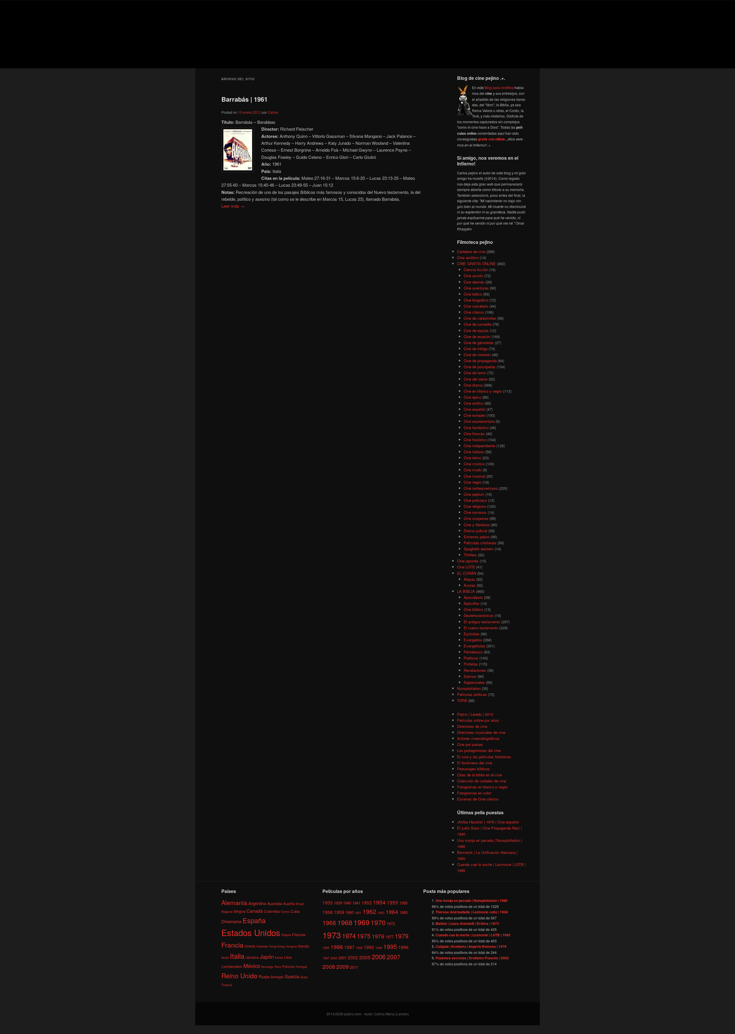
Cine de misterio (477, 354)
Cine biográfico (476, 300)
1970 (378, 922)
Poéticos (471, 658)
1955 (392, 902)
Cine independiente (479, 445)
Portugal (301, 966)
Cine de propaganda (480, 360)
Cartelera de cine (471, 251)
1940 (347, 903)
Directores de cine (472, 726)
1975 (364, 935)
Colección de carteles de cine (481, 781)
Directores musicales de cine (481, 732)
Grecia (250, 946)
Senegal (277, 976)
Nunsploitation (469, 688)
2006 (379, 956)
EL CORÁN (466, 573)
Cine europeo (475, 415)
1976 (378, 936)
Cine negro (472, 482)
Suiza (304, 977)
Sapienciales (474, 682)
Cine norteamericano (481, 488)
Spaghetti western (479, 548)
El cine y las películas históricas (484, 756)
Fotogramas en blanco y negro (482, 787)
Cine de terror (475, 372)
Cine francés (474, 433)
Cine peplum (474, 494)
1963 (381, 912)
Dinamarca (231, 921)
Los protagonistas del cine (479, 750)
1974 (349, 935)
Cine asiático (468, 257)
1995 (390, 946)
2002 (353, 957)
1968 (344, 922)
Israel (225, 957)
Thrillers (470, 554)
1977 (390, 937)
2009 (342, 966)
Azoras (469, 585)
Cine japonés (468, 561)
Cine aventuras (476, 288)
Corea (285, 911)
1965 (403, 912)
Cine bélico (473, 294)
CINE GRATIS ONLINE (476, 263)
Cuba (295, 911)
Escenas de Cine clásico (477, 799)
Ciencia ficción (476, 269)
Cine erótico (473, 403)
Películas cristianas (480, 542)
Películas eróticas (472, 694)
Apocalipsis (473, 597)
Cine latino (472, 457)
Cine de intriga (476, 348)
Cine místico (474, 463)
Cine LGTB (466, 567)
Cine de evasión (477, 336)
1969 (361, 922)
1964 (392, 911)
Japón (267, 956)
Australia (274, 903)
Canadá (255, 911)
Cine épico (472, 397)
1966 (329, 922)
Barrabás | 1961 (244, 99)
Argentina (257, 903)
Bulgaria (227, 911)
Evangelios (473, 640)
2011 (354, 967)
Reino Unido (239, 975)
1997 (325, 958)
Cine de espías (476, 330)
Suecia (292, 976)
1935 (327, 902)
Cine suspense (476, 518)
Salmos (470, 676)
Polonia (288, 966)
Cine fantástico (476, 427)
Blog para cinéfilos (499, 87)
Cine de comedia (478, 324)
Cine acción (473, 275)
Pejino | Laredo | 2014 (475, 714)
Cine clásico (474, 312)
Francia (232, 945)
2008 (328, 966)
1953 (366, 902)
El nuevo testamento (481, 627)
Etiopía (286, 935)
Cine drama (473, 385)
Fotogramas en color (474, 793)
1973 (331, 935)
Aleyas (469, 579)
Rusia (264, 976)
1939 (338, 903)
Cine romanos (475, 512)
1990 (359, 948)
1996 (403, 947)
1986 (336, 946)
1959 (339, 912)
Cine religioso (475, 506)
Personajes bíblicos (473, 768)
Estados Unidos (250, 932)
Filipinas (298, 934)
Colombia (272, 911)
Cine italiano (474, 451)
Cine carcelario (476, 306)
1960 (349, 912)
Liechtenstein (231, 966)
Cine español (474, 409)
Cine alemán (474, 282)
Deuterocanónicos (479, 615)
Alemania (234, 902)
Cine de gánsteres (479, 342)
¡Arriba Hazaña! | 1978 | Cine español (488, 822)
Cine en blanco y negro (483, 391)
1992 (369, 947)
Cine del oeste (476, 379)
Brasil (299, 904)
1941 (356, 903)
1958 (327, 912)
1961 (358, 912)
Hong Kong (277, 946)
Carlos (273, 112)
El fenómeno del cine (474, 762)
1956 (403, 903)
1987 (349, 947)
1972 (391, 923)
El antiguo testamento (482, 621)
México (251, 965)
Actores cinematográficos (478, 738)
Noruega (267, 966)
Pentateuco (473, 652)
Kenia (279, 957)
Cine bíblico (473, 609)
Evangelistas (474, 646)
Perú (277, 966)
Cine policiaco (475, 500)
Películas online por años (478, 720)
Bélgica (239, 911)
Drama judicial (475, 530)
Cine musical (474, 476)
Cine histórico (475, 439)
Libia (288, 957)
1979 (402, 935)
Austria (289, 903)
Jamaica (252, 957)
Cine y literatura (477, 524)
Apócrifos (471, 603)
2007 (394, 956)
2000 (333, 958)
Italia (237, 956)
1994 (378, 948)
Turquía (226, 985)
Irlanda (303, 946)
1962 (369, 911)
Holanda (262, 946)
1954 (379, 902)
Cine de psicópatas (480, 366)
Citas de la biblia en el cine (479, 775)
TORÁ (462, 700)
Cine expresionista (479, 421)
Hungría (291, 946)
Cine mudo (472, 469)
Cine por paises (470, 744)
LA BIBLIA (466, 591)
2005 (365, 957)
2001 (343, 957)
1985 (325, 948)
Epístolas (471, 633)
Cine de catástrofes (480, 318)
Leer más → (233, 206)
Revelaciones (475, 670)
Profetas (471, 664)
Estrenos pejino (477, 536)
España (254, 920)
